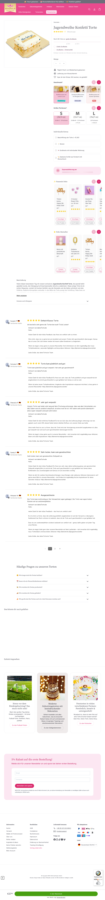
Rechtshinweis (34, 834)
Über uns (9, 836)
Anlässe (49, 6)
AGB (31, 828)
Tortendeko (39, 12)
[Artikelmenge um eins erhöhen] (64, 63)
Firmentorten (51, 12)
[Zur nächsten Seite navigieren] (60, 548)
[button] (2, 878)
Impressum (33, 836)
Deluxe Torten (73, 6)
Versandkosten (61, 897)
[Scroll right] (99, 182)
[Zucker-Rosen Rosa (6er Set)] (89, 198)
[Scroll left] (94, 182)
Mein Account (10, 851)
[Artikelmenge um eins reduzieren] (56, 63)
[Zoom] (27, 43)
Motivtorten (60, 6)
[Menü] (101, 871)
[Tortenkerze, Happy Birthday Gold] (61, 199)
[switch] (98, 883)
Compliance (33, 831)
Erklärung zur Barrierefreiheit (39, 842)
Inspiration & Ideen (12, 842)
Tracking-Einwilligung (36, 845)
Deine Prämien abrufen (13, 845)
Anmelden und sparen (24, 786)
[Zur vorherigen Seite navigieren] (45, 548)
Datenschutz (34, 839)
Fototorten (21, 6)
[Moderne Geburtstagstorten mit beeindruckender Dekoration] (52, 688)
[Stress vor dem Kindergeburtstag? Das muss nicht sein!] (19, 688)
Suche (8, 828)
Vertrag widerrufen (36, 848)
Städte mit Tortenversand (14, 834)
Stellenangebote (11, 848)
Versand (9, 831)
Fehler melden (10, 839)
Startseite (56, 22)
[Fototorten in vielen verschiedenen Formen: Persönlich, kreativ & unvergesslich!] (85, 688)
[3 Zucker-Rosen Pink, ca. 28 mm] (75, 198)
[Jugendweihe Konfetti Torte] (11, 630)
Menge (56, 59)
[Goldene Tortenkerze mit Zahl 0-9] (75, 249)
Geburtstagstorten (36, 6)
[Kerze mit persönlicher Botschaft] (61, 249)
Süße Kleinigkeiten (24, 12)
